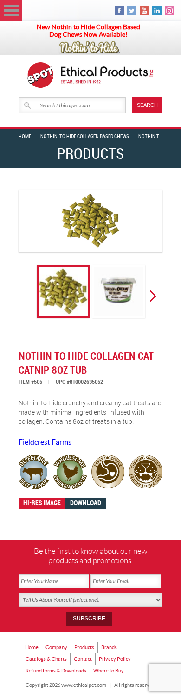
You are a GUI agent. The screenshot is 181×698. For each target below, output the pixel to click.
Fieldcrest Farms (45, 442)
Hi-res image (42, 503)
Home (25, 136)
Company (56, 647)
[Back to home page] (107, 75)
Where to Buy (108, 670)
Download (85, 503)
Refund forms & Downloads (56, 670)
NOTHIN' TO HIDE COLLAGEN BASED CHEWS (84, 136)
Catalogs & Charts (46, 659)
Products (84, 647)
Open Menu (11, 10)
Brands (109, 647)
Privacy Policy (115, 659)
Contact (83, 659)
